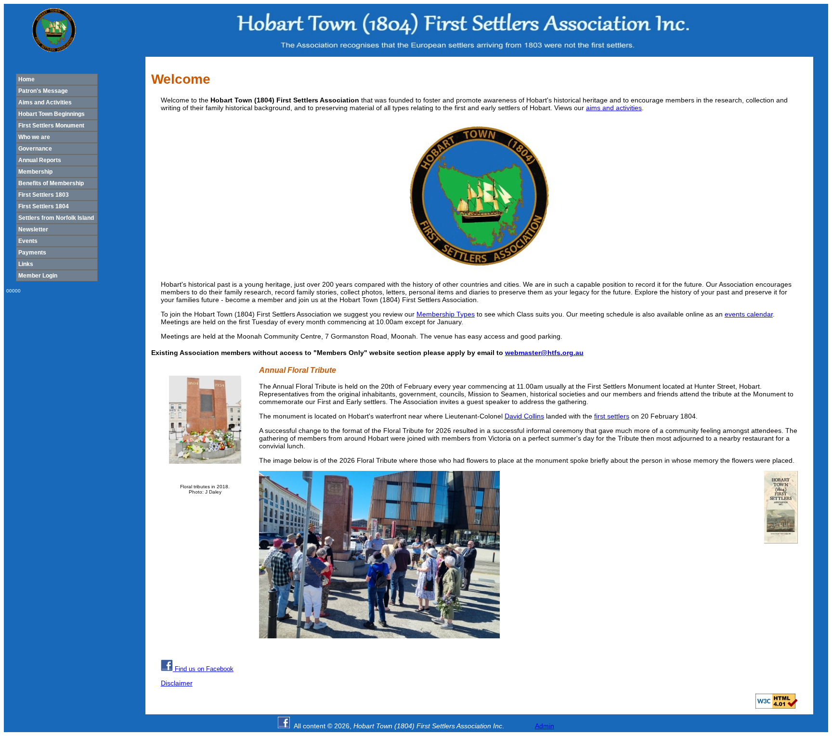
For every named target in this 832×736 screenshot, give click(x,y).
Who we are (34, 137)
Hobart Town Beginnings (51, 114)
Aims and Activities (45, 102)
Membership (35, 171)
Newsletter (33, 229)
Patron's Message (43, 91)
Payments (32, 252)
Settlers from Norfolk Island (56, 218)
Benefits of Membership (51, 183)
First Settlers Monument (51, 125)
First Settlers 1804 (43, 206)
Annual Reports (39, 160)
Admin (544, 726)
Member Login (37, 275)
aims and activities (614, 108)
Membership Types (445, 314)
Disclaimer (177, 683)
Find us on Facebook (203, 669)
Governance (35, 148)
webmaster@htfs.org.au (544, 352)
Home (26, 79)
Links (25, 264)
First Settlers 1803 (43, 194)
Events (28, 241)
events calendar (749, 314)
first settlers (611, 416)
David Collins (524, 416)
